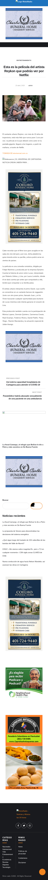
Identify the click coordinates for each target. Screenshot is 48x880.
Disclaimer (22, 863)
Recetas (5, 862)
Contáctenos (22, 858)
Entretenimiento (24, 60)
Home (20, 847)
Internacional (7, 849)
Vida (4, 852)
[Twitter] (24, 825)
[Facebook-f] (18, 825)
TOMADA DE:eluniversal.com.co (15, 153)
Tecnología (6, 867)
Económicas (6, 860)
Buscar (5, 500)
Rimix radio (6, 876)
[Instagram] (29, 825)
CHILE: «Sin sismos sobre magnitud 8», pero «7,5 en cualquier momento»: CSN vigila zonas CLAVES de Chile (23, 552)
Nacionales (6, 847)
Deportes (5, 865)
